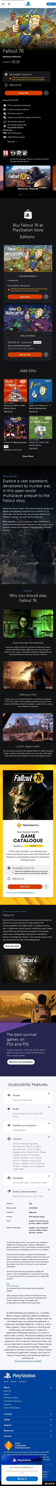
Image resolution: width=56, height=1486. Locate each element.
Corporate (7, 1404)
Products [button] (8, 1414)
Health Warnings (13, 1286)
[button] (15, 127)
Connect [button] (7, 1436)
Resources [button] (8, 1430)
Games (13, 1381)
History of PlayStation (12, 1408)
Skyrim (6, 511)
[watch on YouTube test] (43, 187)
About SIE (7, 1391)
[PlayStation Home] (28, 4)
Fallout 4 (17, 511)
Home (6, 1381)
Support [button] (7, 1425)
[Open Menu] (3, 4)
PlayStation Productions (12, 1401)
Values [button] (7, 1419)
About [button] (7, 1387)
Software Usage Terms (45, 1474)
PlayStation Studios (11, 1398)
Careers (7, 1394)
